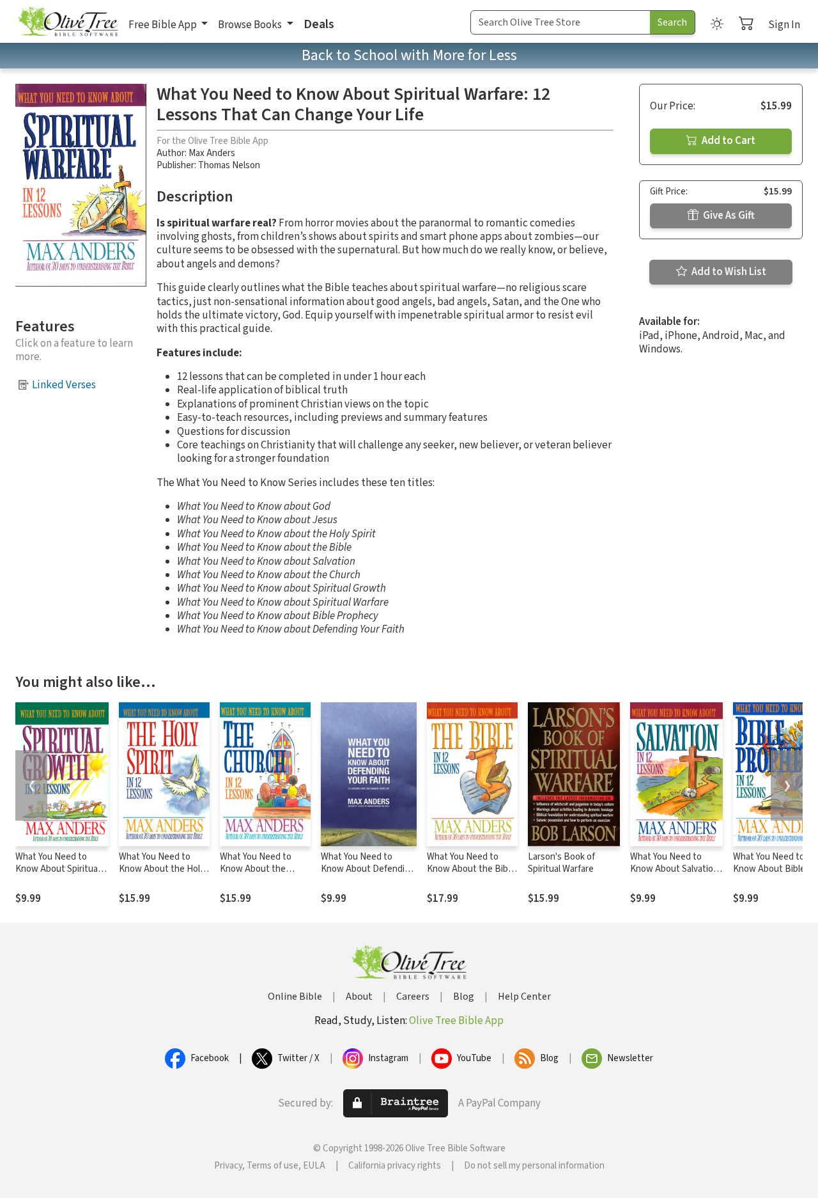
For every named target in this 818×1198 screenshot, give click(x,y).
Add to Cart (727, 140)
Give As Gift (728, 215)
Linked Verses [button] (64, 385)
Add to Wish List (728, 272)
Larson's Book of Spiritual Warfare (561, 863)
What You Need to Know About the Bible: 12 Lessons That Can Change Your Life (472, 875)
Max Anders (212, 153)
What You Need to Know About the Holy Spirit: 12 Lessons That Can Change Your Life (164, 875)
